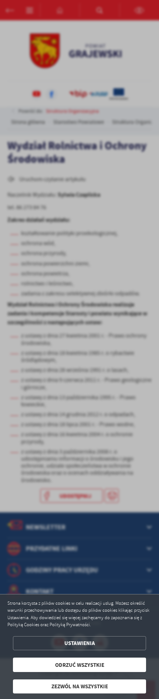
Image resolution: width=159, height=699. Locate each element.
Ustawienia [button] (79, 643)
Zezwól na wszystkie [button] (79, 686)
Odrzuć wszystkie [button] (79, 665)
